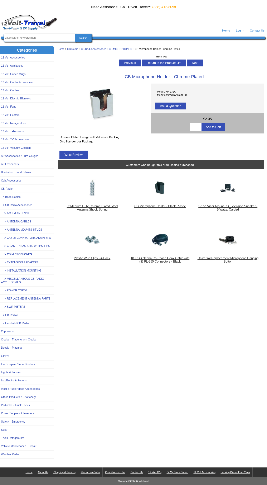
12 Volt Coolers (10, 90)
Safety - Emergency (13, 421)
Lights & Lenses (11, 372)
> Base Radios (11, 196)
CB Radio (72, 49)
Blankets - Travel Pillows (16, 172)
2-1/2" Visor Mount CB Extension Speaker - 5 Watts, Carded (227, 207)
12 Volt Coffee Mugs (13, 74)
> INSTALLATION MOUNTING (21, 270)
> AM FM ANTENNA (15, 213)
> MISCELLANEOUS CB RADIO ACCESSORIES (22, 280)
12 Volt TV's (154, 472)
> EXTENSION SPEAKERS (20, 262)
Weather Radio (10, 454)
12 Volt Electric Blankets (16, 98)
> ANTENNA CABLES (16, 221)
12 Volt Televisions (12, 131)
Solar (4, 429)
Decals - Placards (12, 347)
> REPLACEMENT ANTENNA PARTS (25, 298)
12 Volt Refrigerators (13, 123)
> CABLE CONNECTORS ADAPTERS (26, 237)
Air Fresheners (10, 164)
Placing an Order (90, 472)
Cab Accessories (11, 180)
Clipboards (7, 331)
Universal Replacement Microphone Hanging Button (228, 259)
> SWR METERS (13, 306)
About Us (43, 472)
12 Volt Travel (142, 481)
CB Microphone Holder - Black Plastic (160, 206)
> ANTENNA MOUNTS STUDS (21, 229)
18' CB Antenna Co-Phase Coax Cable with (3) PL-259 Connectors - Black (160, 259)
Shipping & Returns (64, 472)
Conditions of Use (115, 472)
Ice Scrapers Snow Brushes (18, 364)
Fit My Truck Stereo (177, 472)
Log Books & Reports (14, 380)
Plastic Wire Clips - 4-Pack (92, 258)
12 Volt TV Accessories (15, 139)
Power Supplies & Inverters (17, 413)
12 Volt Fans (8, 106)
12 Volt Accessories (13, 57)
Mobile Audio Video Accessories (20, 388)
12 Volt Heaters (10, 115)
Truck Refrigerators (12, 437)
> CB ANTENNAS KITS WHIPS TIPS (25, 246)
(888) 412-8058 (164, 7)
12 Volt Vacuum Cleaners (16, 147)
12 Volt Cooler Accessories (17, 82)
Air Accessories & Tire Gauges (19, 155)
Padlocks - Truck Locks (15, 405)
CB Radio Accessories (93, 49)
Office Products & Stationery (18, 397)
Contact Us (257, 30)
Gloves (5, 356)
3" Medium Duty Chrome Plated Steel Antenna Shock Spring (92, 207)
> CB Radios (9, 315)
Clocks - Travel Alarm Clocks (18, 339)
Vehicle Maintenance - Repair (18, 446)
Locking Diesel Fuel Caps (235, 472)
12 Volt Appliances (12, 65)
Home (226, 30)
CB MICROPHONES (120, 49)
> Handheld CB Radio (15, 323)
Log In (240, 30)
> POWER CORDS (14, 290)
